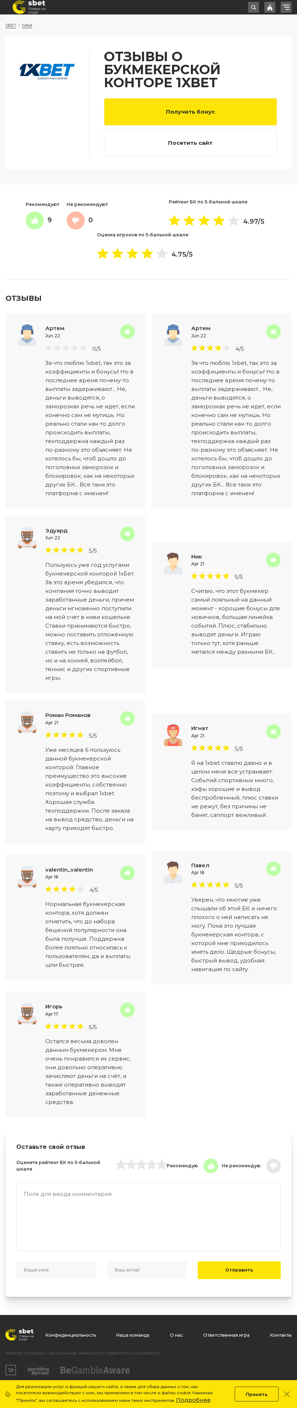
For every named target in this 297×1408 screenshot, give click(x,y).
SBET (10, 25)
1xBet (27, 25)
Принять (257, 1394)
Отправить (239, 1270)
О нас (176, 1335)
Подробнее (193, 1399)
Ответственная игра (226, 1335)
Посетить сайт (190, 142)
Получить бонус (190, 111)
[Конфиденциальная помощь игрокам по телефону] (95, 1370)
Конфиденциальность (71, 1335)
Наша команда (132, 1335)
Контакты (281, 1335)
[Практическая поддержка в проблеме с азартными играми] (38, 1370)
